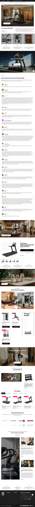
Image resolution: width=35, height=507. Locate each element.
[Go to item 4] (13, 261)
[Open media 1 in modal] (10, 250)
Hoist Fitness (3, 321)
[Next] (32, 39)
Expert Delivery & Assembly (17, 47)
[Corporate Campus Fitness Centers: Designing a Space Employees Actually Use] (27, 463)
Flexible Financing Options (6, 47)
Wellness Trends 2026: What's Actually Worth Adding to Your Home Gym (27, 448)
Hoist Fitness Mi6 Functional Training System (6, 322)
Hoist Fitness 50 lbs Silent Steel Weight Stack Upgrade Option (6, 340)
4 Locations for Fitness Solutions (29, 47)
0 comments (10, 466)
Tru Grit (3, 405)
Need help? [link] (32, 252)
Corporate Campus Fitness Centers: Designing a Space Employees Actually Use (27, 470)
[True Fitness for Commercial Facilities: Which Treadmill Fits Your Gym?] (10, 458)
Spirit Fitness (14, 405)
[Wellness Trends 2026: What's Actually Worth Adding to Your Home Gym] (27, 441)
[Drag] (17, 300)
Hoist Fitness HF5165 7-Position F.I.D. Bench (15, 322)
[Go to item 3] (10, 261)
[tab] (3, 393)
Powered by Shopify (9, 505)
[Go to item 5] (17, 261)
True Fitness (25, 405)
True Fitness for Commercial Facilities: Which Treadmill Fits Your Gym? (8, 469)
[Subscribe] (32, 494)
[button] (33, 71)
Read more (4, 477)
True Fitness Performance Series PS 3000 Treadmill (27, 406)
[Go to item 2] (6, 261)
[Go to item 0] (2, 261)
